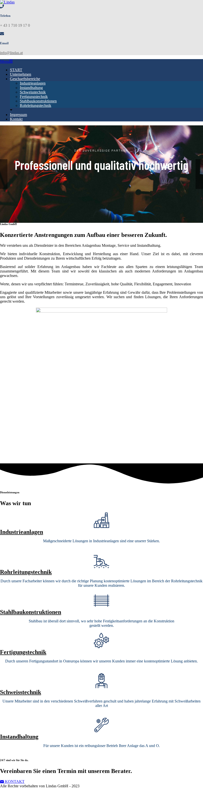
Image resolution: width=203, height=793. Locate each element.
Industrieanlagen (33, 83)
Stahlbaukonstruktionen (38, 101)
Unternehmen (20, 74)
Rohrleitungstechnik (35, 105)
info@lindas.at (11, 53)
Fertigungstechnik (34, 96)
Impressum (18, 115)
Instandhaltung (31, 88)
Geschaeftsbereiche (25, 79)
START (16, 70)
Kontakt (16, 119)
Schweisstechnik (33, 92)
